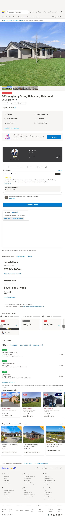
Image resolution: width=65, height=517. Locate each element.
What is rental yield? (10, 297)
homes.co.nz (18, 505)
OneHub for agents (28, 482)
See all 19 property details (11, 128)
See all (60, 170)
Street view (7, 218)
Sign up (56, 12)
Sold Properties (27, 478)
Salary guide (6, 498)
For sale (15, 17)
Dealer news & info (49, 482)
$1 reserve (6, 482)
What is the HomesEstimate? (12, 273)
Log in (61, 12)
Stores (5, 478)
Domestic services (28, 492)
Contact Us (60, 510)
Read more (8, 183)
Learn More (12, 198)
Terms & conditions (41, 510)
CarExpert (38, 505)
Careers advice (7, 492)
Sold (25, 17)
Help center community (50, 500)
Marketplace (7, 474)
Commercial (38, 17)
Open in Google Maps (17, 218)
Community (48, 488)
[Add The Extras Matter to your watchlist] (41, 428)
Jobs (5, 488)
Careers (16, 510)
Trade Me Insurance (6, 505)
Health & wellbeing (28, 496)
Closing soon (6, 480)
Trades (25, 490)
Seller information (49, 498)
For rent (20, 17)
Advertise (27, 510)
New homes (30, 17)
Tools (60, 17)
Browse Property (6, 17)
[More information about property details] (15, 108)
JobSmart (6, 494)
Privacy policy (32, 510)
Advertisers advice (8, 496)
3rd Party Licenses (49, 496)
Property (8, 20)
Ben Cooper (7, 332)
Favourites (51, 468)
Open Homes (27, 480)
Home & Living (7, 484)
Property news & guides (29, 476)
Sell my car (47, 484)
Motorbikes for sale (49, 478)
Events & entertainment (29, 494)
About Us (10, 510)
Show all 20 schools (7, 382)
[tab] (7, 212)
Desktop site (4, 510)
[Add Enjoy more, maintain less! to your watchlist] (19, 428)
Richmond (15, 20)
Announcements (48, 492)
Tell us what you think (42, 463)
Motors (46, 474)
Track (55, 137)
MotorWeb (28, 505)
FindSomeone (60, 505)
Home (3, 20)
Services (26, 488)
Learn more (29, 463)
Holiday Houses (48, 505)
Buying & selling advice (50, 480)
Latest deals (6, 476)
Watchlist (44, 468)
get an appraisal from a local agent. (33, 306)
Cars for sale (47, 476)
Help (46, 490)
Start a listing (38, 468)
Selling (54, 17)
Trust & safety (48, 494)
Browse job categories (9, 490)
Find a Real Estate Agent (29, 484)
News (21, 510)
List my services (27, 498)
